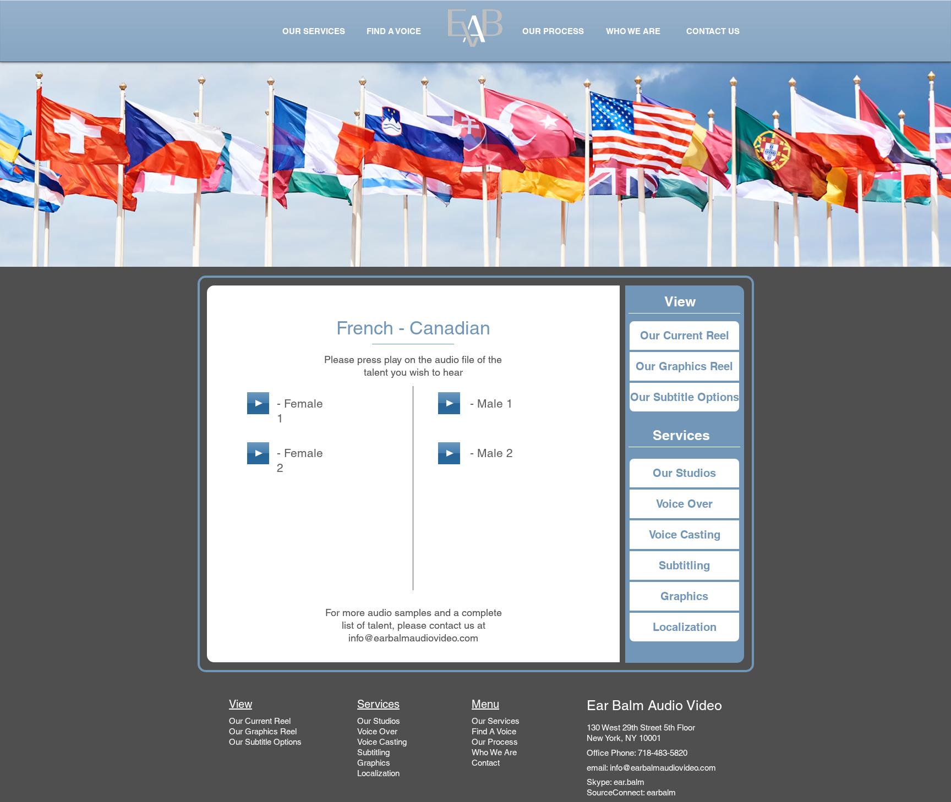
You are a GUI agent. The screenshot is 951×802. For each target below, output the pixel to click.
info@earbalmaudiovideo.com (413, 638)
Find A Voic (492, 731)
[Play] (258, 403)
